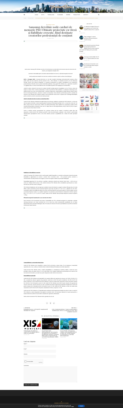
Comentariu (26, 365)
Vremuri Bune (31, 18)
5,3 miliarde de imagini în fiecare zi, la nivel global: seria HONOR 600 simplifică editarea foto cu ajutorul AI (89, 29)
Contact (85, 14)
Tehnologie (51, 14)
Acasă (25, 18)
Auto (42, 14)
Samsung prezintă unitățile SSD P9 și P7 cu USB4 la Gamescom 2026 (91, 57)
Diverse (68, 14)
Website (25, 354)
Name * (25, 343)
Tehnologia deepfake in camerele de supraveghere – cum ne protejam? (32, 332)
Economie (60, 14)
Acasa (36, 14)
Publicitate (76, 14)
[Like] (47, 303)
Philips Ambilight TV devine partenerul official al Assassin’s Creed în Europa (90, 38)
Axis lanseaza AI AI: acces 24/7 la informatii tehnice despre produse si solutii (91, 65)
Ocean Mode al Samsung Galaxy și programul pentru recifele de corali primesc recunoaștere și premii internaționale (68, 333)
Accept (81, 406)
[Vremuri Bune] (61, 6)
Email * (25, 349)
